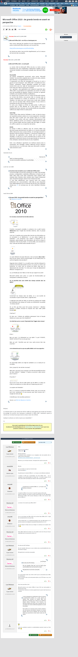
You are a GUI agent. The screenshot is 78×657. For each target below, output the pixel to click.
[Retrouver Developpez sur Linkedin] (76, 5)
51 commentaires (27, 26)
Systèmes (72, 3)
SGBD (58, 3)
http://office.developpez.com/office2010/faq (22, 48)
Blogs (23, 1)
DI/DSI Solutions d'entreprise (14, 3)
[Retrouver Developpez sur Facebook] (75, 5)
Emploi (41, 1)
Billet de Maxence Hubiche (23, 400)
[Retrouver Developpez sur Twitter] (73, 5)
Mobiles (66, 3)
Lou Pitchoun (10, 447)
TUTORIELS (12, 5)
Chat (28, 1)
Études (47, 1)
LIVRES (27, 5)
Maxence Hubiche (17, 199)
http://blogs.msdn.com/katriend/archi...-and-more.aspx (29, 457)
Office (62, 3)
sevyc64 (9, 484)
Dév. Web (42, 3)
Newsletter (34, 1)
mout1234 (10, 466)
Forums (7, 1)
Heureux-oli (10, 503)
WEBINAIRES (22, 5)
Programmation (52, 3)
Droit (52, 1)
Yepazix (19, 26)
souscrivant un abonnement (33, 427)
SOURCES (42, 5)
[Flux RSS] (71, 5)
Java (38, 3)
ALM (29, 3)
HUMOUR (59, 5)
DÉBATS (47, 5)
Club (56, 1)
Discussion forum (66, 37)
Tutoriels (14, 1)
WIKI (52, 5)
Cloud (23, 3)
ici (17, 185)
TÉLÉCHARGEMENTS (34, 5)
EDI (46, 3)
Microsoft (33, 3)
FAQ (19, 1)
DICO (55, 5)
